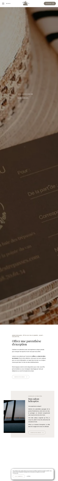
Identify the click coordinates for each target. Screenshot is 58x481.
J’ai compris (19, 476)
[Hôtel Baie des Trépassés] (26, 3)
